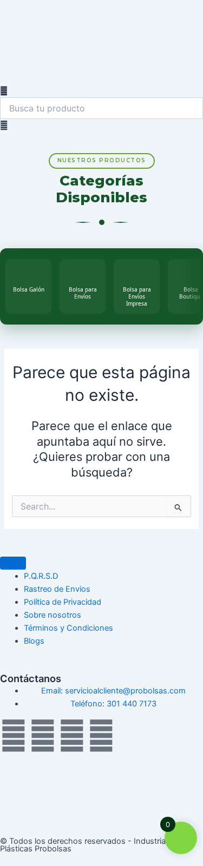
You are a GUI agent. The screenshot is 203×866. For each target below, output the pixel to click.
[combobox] (101, 108)
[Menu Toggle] (13, 563)
